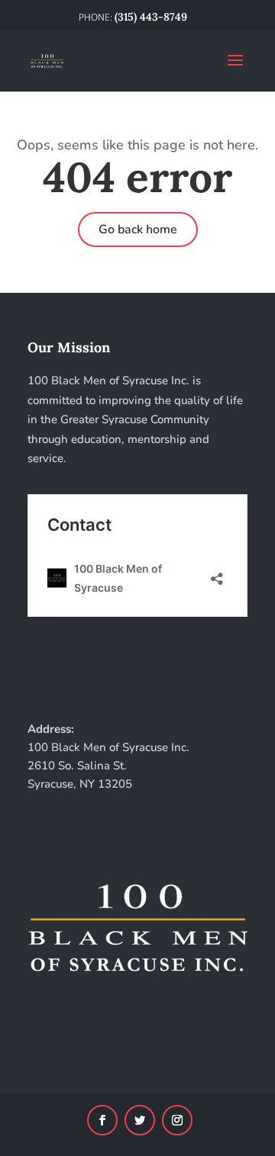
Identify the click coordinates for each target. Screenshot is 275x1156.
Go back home (138, 229)
